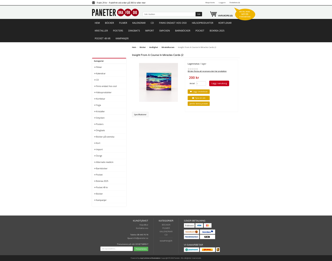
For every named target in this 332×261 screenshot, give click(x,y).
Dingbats (134, 30)
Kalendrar (139, 22)
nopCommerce (145, 258)
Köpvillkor (144, 224)
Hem (97, 22)
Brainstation (156, 258)
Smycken (164, 30)
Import (149, 30)
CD (152, 22)
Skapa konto (210, 2)
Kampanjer (122, 38)
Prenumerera (141, 249)
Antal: (192, 83)
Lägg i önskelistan (200, 91)
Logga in (222, 2)
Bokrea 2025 (217, 30)
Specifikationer (140, 114)
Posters (118, 30)
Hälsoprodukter (202, 22)
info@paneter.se (140, 238)
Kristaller (101, 30)
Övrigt (99, 155)
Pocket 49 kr (102, 38)
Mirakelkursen (168, 47)
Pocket (199, 30)
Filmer (123, 22)
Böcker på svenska (105, 136)
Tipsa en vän (199, 98)
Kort (98, 143)
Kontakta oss (142, 228)
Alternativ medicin (104, 162)
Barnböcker (182, 30)
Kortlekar (224, 22)
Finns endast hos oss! (173, 22)
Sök (198, 14)
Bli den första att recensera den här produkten (207, 71)
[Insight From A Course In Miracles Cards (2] (158, 82)
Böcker (109, 22)
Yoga (98, 105)
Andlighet (153, 47)
